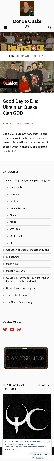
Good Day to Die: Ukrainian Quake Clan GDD (20, 107)
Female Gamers (18, 208)
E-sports (14, 194)
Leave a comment (24, 124)
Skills (12, 243)
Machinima (12, 263)
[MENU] (5, 27)
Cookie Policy (14, 449)
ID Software (12, 256)
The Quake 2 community (19, 302)
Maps (13, 215)
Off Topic (15, 228)
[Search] (47, 27)
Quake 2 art (16, 236)
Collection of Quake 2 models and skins (27, 249)
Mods (13, 221)
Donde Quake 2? (27, 23)
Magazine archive (15, 270)
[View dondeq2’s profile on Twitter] (5, 329)
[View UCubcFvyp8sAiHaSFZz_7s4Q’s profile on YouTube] (12, 329)
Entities (14, 201)
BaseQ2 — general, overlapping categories (28, 180)
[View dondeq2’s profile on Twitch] (19, 329)
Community (16, 187)
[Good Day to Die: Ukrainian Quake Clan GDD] (27, 92)
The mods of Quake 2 (17, 295)
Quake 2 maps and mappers (21, 288)
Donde (9, 124)
